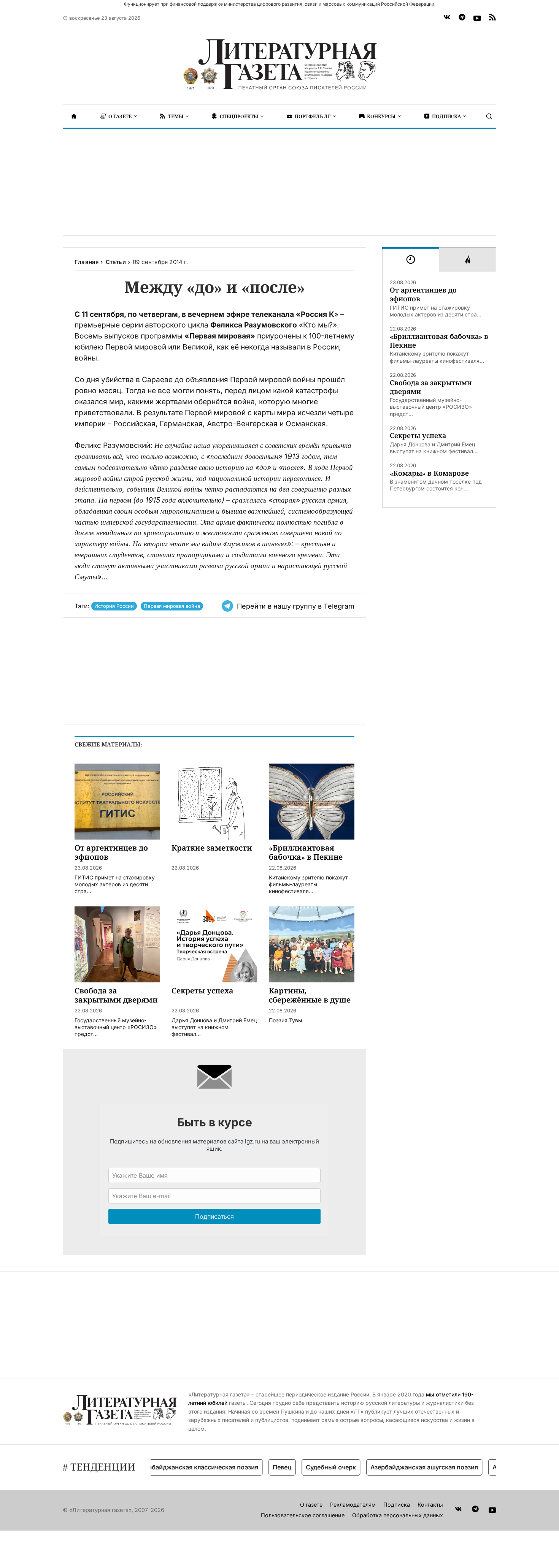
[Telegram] (462, 18)
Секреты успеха (418, 435)
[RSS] (492, 18)
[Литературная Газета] (279, 64)
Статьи (116, 262)
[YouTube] (477, 18)
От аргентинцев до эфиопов (423, 294)
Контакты (430, 1504)
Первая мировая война (172, 606)
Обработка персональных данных (397, 1515)
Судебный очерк (311, 1467)
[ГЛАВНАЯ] (74, 116)
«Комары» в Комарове (429, 473)
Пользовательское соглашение (303, 1515)
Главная (86, 262)
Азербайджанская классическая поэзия (177, 1467)
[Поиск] (489, 116)
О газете (311, 1504)
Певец (262, 1467)
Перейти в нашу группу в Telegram (295, 606)
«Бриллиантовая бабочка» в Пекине (439, 340)
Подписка (396, 1504)
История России (114, 606)
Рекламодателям (353, 1504)
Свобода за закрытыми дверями (431, 387)
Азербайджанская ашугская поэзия (404, 1467)
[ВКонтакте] (447, 18)
